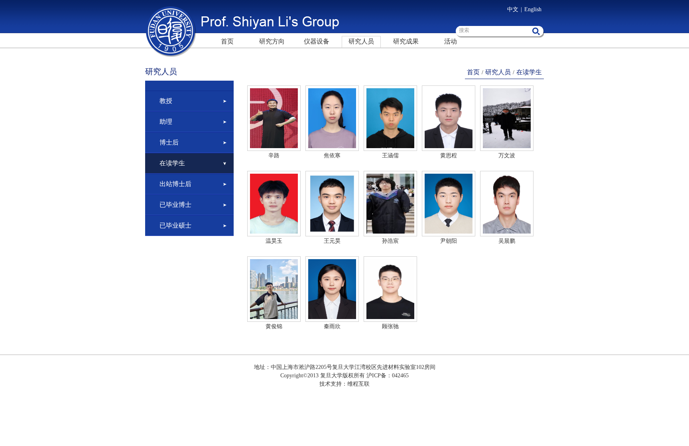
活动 (450, 41)
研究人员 (361, 41)
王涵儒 (390, 156)
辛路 (274, 156)
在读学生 (172, 163)
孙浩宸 (390, 241)
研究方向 (272, 41)
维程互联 (358, 384)
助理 (165, 121)
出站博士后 (175, 183)
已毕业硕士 (175, 225)
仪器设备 (316, 41)
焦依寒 (332, 156)
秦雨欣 (332, 326)
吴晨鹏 (506, 241)
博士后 (169, 142)
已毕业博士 (175, 204)
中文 (512, 9)
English (532, 9)
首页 (227, 41)
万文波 (506, 156)
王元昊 (332, 241)
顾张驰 (390, 326)
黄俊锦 (274, 326)
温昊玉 (274, 241)
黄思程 (448, 156)
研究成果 (406, 41)
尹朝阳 (448, 241)
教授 (165, 100)
